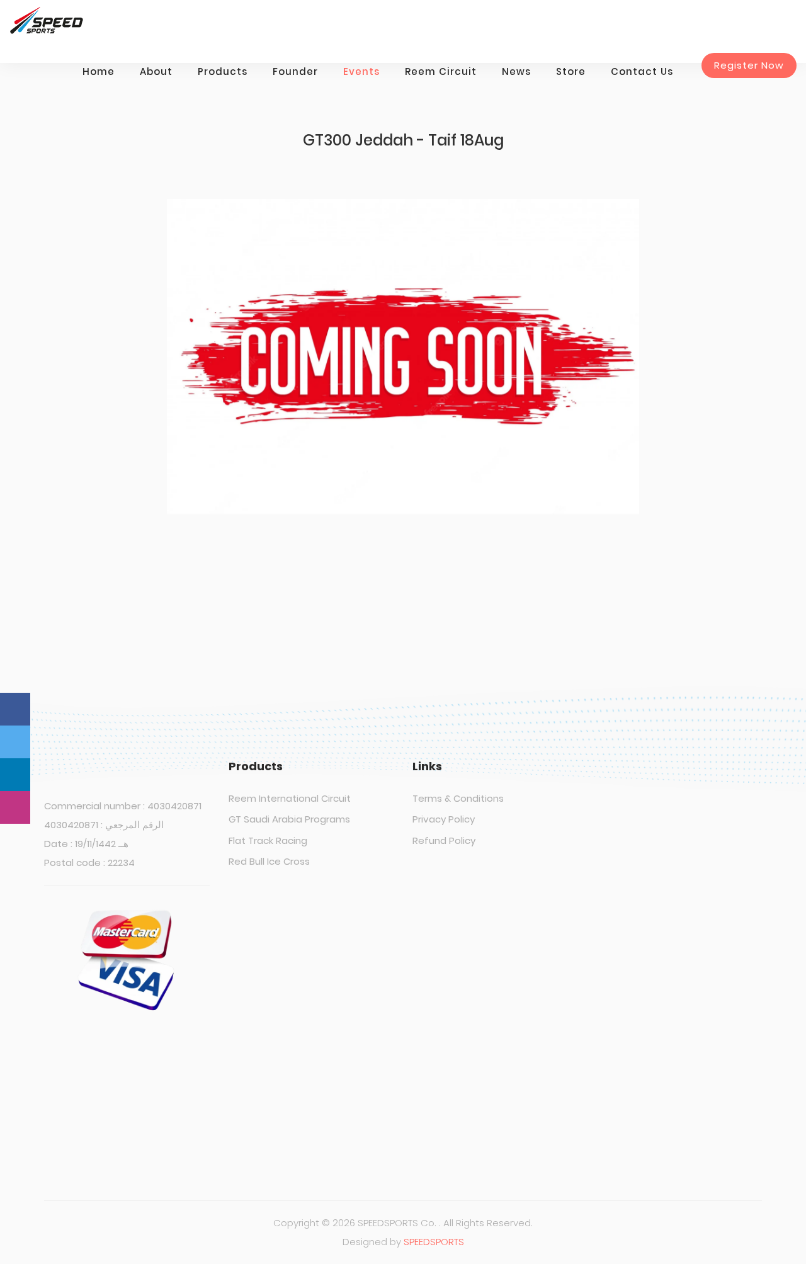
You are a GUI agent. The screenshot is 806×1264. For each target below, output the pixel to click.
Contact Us (642, 71)
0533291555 (577, 1009)
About (156, 71)
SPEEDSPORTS (434, 1241)
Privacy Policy (443, 819)
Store (571, 71)
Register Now (749, 65)
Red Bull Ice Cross (269, 861)
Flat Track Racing (268, 840)
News (516, 71)
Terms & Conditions (458, 798)
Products (222, 71)
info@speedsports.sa (595, 1117)
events (361, 71)
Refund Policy (443, 840)
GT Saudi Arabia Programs (289, 819)
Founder (295, 71)
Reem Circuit (441, 71)
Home (98, 71)
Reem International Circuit (290, 798)
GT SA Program (570, 1059)
